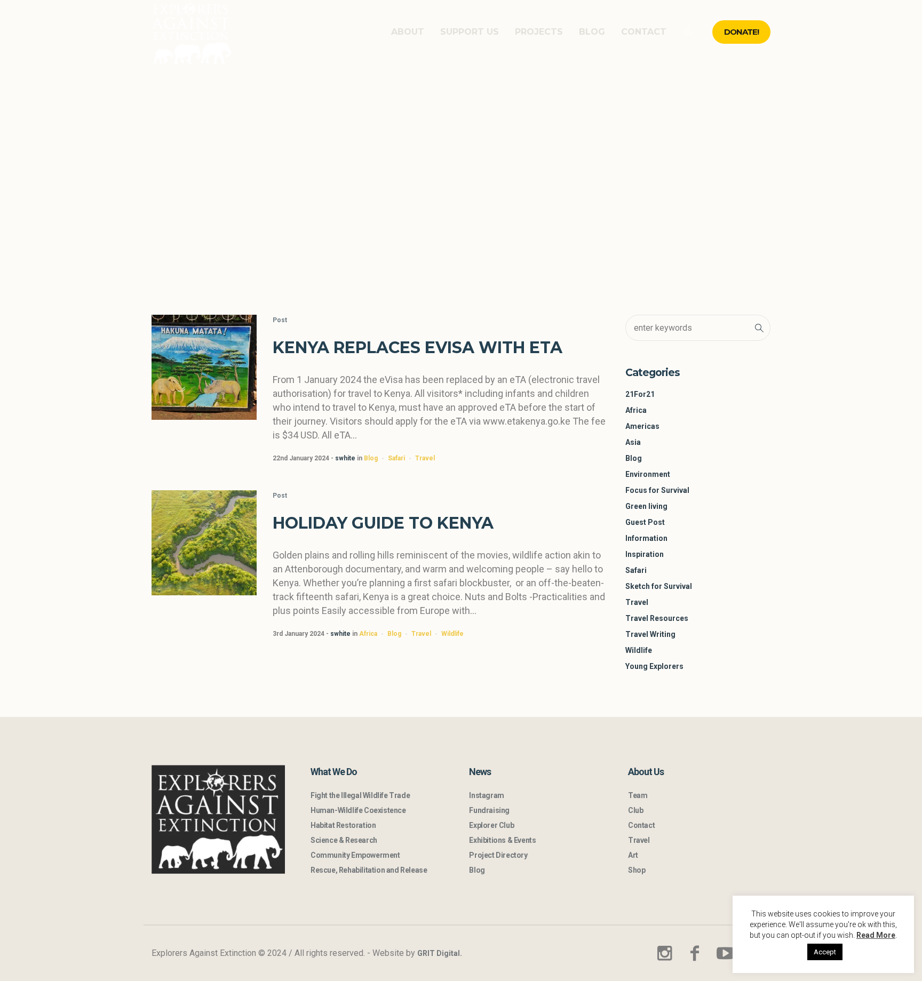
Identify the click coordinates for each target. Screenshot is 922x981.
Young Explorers (654, 666)
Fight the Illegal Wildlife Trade (360, 795)
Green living (646, 506)
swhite (345, 458)
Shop (636, 870)
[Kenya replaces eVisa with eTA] (204, 367)
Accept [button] (825, 952)
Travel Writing (650, 634)
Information (646, 538)
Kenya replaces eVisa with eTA (417, 347)
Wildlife (452, 633)
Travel (425, 458)
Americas (642, 426)
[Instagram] (664, 953)
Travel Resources (656, 618)
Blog (371, 458)
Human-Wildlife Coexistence (358, 810)
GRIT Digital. (439, 953)
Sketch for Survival (658, 586)
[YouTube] (725, 953)
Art (633, 855)
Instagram (486, 795)
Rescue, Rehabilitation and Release (369, 870)
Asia (633, 442)
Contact (641, 825)
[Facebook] (695, 953)
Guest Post (645, 522)
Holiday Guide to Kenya (383, 523)
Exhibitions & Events (502, 840)
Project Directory (498, 855)
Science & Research (344, 840)
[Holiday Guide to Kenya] (204, 542)
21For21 (640, 394)
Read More (875, 935)
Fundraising (489, 810)
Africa (368, 633)
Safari (396, 458)
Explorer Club (491, 825)
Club (635, 810)
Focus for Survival (657, 490)
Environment (647, 474)
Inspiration (644, 554)
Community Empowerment (355, 855)
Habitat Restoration (343, 825)
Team (637, 795)
